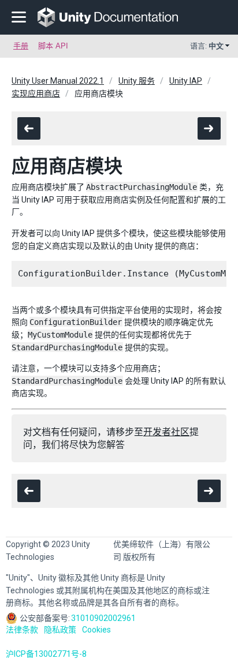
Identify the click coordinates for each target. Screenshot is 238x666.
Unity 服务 (136, 80)
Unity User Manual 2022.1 (58, 80)
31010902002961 (103, 618)
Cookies (96, 629)
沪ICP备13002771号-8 (46, 653)
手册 (20, 46)
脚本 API (53, 46)
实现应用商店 (36, 93)
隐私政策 (60, 629)
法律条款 (22, 629)
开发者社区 (166, 431)
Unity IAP (185, 80)
